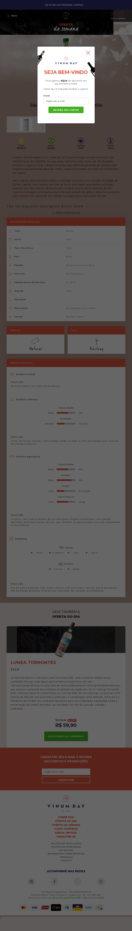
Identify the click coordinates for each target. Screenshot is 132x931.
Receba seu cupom (66, 110)
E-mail (46, 96)
